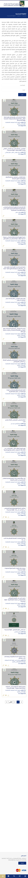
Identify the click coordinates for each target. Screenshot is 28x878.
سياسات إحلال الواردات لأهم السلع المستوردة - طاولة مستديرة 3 (14, 569)
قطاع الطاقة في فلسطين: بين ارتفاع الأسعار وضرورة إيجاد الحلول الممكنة (15, 177)
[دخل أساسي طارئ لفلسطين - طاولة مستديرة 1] (14, 620)
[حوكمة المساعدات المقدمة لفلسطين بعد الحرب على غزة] (14, 528)
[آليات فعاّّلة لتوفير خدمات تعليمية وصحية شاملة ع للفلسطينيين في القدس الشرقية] (14, 468)
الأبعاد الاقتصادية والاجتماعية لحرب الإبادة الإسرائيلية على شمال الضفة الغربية (16, 390)
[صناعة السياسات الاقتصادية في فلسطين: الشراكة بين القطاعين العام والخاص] (14, 350)
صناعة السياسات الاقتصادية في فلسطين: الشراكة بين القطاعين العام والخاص (14, 360)
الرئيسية (24, 16)
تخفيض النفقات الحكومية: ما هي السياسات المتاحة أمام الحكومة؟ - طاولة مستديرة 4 (15, 687)
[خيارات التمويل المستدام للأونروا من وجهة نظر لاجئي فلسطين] (14, 647)
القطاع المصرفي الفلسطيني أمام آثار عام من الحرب (15, 420)
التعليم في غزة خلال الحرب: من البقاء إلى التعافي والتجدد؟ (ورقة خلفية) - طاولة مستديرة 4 (14, 149)
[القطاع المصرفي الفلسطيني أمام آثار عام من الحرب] (14, 410)
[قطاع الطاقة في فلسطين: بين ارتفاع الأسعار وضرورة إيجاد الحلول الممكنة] (14, 167)
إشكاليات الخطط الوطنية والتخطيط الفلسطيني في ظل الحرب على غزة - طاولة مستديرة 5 (14, 509)
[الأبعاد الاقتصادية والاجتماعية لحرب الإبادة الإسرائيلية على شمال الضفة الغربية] (14, 380)
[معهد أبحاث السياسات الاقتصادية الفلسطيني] (14, 4)
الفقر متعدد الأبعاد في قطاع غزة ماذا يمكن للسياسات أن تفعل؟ (15, 299)
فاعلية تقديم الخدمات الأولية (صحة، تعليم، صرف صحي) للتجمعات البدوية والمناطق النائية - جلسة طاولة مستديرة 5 (14, 268)
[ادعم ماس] (3, 876)
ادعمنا (22, 863)
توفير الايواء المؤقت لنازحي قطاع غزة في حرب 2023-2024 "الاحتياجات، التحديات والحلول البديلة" (14, 449)
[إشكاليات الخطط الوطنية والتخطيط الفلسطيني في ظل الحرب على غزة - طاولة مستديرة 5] (14, 498)
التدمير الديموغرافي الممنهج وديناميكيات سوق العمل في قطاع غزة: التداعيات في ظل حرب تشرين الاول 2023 (14, 330)
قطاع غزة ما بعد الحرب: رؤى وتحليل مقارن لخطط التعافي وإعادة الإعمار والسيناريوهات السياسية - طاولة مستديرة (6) (14, 118)
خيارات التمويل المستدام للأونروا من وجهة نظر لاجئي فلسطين (14, 657)
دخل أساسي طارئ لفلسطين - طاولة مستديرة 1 (14, 630)
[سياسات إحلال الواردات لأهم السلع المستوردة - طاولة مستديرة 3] (14, 558)
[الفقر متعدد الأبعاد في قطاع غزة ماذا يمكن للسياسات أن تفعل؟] (14, 289)
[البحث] (14, 876)
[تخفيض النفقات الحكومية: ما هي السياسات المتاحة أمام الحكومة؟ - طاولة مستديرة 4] (14, 677)
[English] (8, 876)
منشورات (19, 16)
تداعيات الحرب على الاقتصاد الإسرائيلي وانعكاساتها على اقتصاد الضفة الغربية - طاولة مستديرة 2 (14, 599)
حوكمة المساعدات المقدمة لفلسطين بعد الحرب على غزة (14, 539)
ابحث (22, 95)
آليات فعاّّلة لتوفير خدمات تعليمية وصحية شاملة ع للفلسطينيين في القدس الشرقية (14, 479)
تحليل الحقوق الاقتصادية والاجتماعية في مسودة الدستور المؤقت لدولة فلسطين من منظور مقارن (14, 237)
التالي (10, 702)
